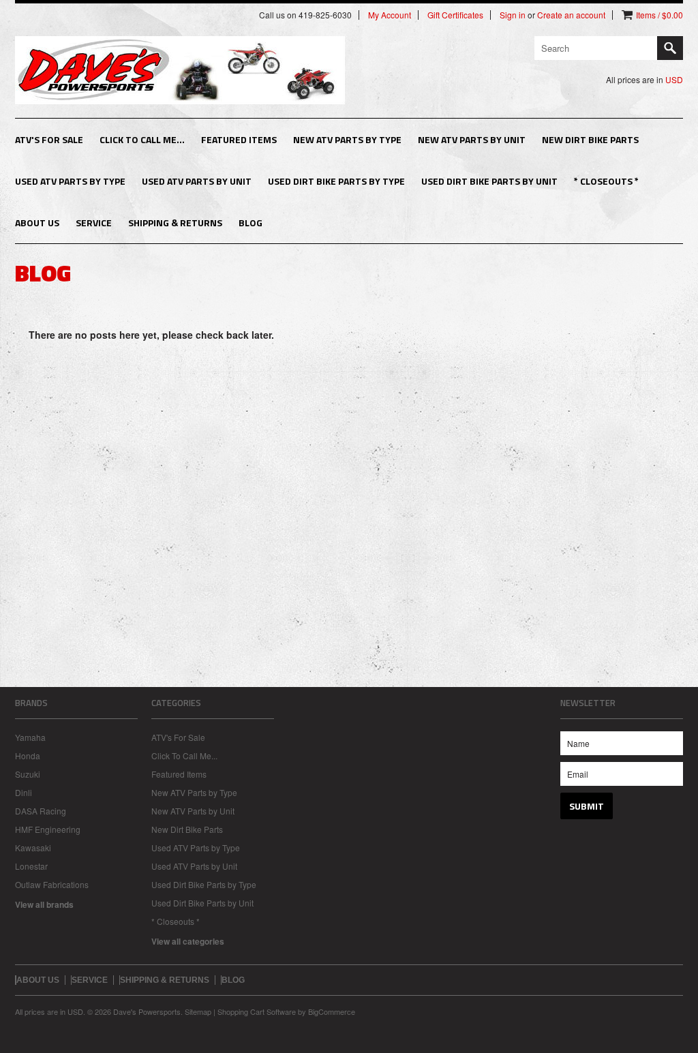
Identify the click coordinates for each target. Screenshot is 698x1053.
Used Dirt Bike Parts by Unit (489, 181)
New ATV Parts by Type (347, 139)
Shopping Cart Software (256, 1011)
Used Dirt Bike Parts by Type (336, 181)
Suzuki (27, 774)
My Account (389, 15)
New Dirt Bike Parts (590, 139)
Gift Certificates (455, 15)
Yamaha (30, 737)
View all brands (44, 904)
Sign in (513, 15)
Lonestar (31, 866)
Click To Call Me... (142, 139)
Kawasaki (33, 847)
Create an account (571, 15)
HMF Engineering (47, 829)
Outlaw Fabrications (52, 884)
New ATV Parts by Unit (472, 139)
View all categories (187, 941)
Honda (27, 755)
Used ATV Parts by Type (70, 181)
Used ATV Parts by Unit (197, 181)
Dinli (23, 792)
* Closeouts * (606, 181)
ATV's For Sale (49, 139)
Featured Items (239, 139)
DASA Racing (40, 811)
